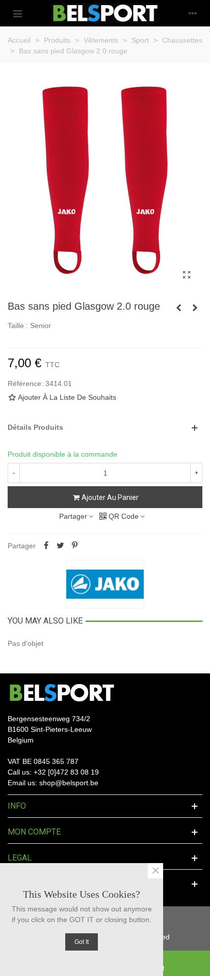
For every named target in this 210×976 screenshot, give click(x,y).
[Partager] (46, 546)
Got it (81, 941)
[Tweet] (60, 546)
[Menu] (17, 13)
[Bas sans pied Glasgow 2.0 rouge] (186, 275)
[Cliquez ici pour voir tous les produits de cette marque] (105, 584)
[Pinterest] (74, 546)
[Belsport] (105, 13)
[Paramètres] (192, 13)
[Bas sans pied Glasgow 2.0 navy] (194, 307)
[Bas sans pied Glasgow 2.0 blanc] (178, 307)
